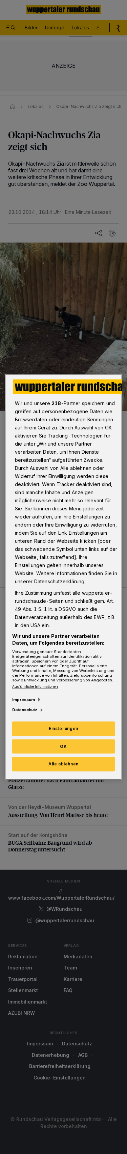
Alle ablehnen (63, 763)
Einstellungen (63, 728)
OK (63, 746)
